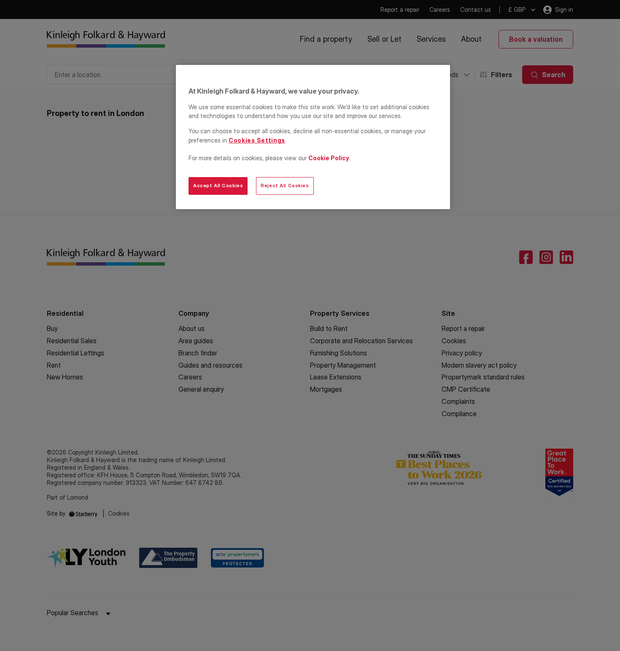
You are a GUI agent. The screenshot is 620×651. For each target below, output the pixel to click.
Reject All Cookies (285, 185)
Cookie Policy (328, 157)
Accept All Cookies (218, 185)
